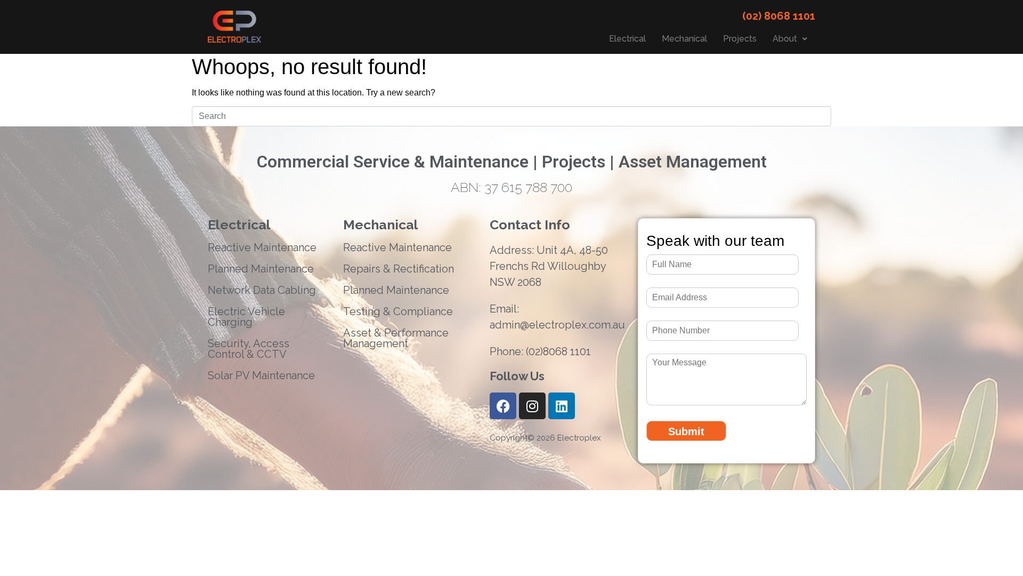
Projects (740, 39)
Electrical (627, 39)
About (785, 39)
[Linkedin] (561, 406)
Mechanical (684, 39)
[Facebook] (503, 406)
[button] (790, 39)
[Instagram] (532, 406)
